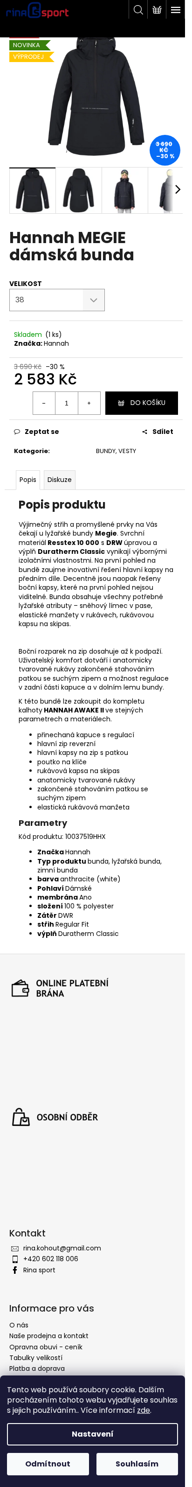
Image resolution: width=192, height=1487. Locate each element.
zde (143, 1410)
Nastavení (93, 1434)
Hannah (56, 343)
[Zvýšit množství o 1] (89, 403)
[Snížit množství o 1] (44, 403)
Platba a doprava (37, 1368)
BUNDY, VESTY (116, 451)
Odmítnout (47, 1464)
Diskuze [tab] (60, 479)
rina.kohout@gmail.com (62, 1248)
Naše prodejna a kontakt (49, 1335)
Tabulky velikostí (35, 1357)
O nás (18, 1325)
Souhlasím (137, 1464)
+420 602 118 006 (50, 1259)
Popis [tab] (28, 479)
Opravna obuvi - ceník (45, 1347)
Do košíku (147, 402)
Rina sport (39, 1270)
